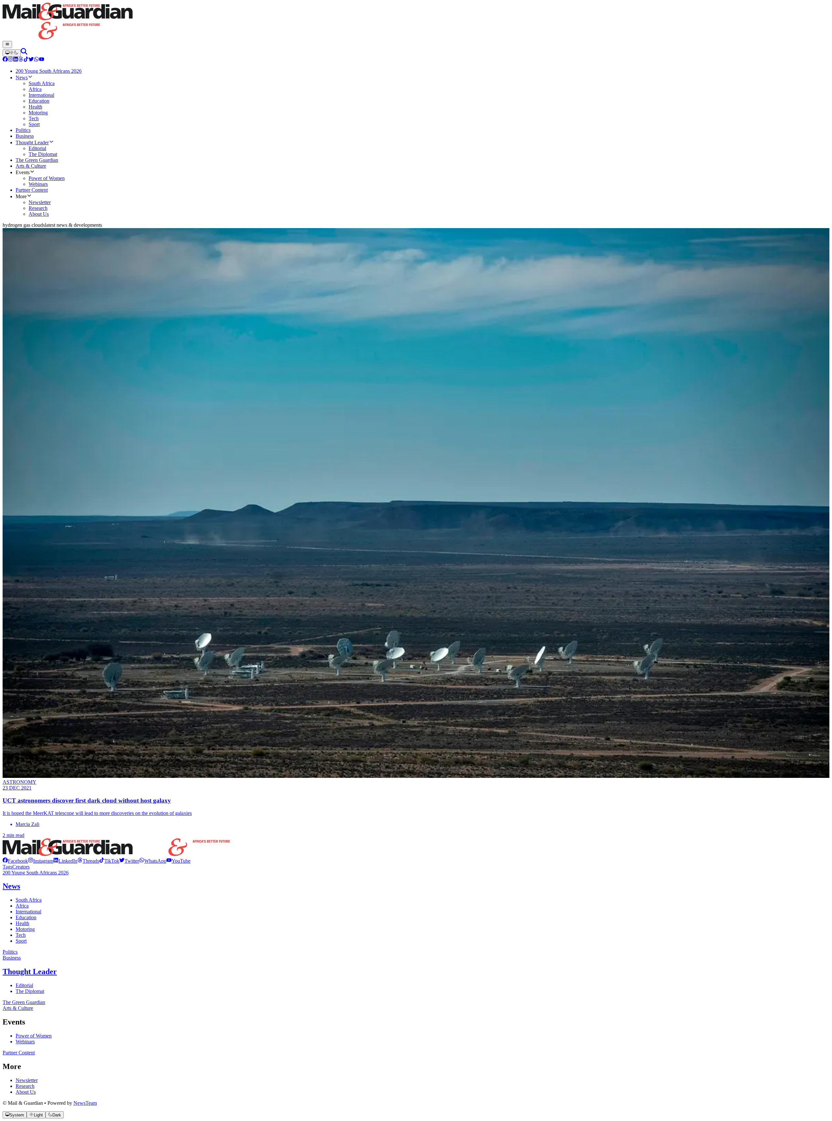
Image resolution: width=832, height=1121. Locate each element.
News (11, 886)
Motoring (25, 929)
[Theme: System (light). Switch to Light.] (12, 53)
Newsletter (27, 1080)
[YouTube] (41, 60)
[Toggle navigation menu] (7, 44)
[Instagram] (10, 60)
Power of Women (34, 1035)
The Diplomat (30, 991)
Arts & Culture (18, 1008)
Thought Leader (30, 971)
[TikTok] (26, 60)
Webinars (25, 1041)
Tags (7, 867)
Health (22, 923)
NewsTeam (85, 1103)
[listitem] (15, 861)
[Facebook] (5, 60)
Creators (21, 867)
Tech (21, 935)
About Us (26, 1092)
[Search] (24, 53)
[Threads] (20, 60)
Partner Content (19, 1052)
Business (12, 957)
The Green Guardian (24, 1002)
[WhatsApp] (36, 60)
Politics (10, 952)
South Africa (29, 900)
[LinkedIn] (15, 60)
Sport (21, 941)
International (28, 911)
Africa (22, 905)
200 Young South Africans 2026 (36, 872)
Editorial (24, 985)
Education (26, 917)
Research (25, 1086)
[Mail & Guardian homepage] (416, 22)
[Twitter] (31, 60)
